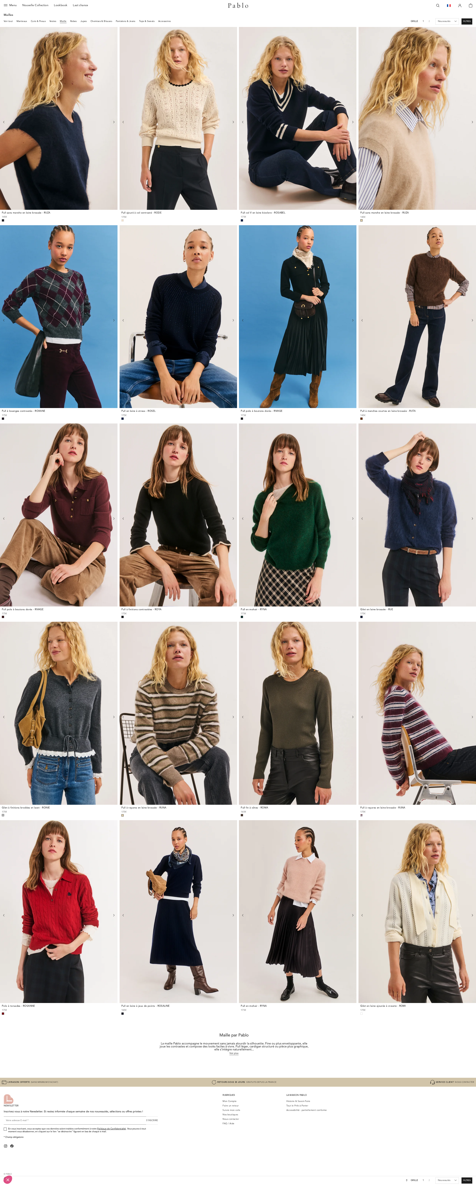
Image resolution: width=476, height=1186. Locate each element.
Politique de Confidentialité (111, 1129)
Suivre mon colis (231, 1110)
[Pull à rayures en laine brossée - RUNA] (178, 713)
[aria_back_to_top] (406, 1180)
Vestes (52, 21)
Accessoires (164, 21)
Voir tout (8, 21)
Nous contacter (231, 1119)
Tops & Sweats (147, 21)
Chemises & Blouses (101, 21)
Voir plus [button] (234, 1053)
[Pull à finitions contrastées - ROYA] (178, 514)
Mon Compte (230, 1101)
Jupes (84, 21)
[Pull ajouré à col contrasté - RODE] (178, 118)
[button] (466, 21)
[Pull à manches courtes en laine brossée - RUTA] (417, 316)
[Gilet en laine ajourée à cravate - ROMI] (417, 911)
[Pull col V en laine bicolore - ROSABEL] (297, 118)
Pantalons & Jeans (125, 21)
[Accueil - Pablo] (238, 6)
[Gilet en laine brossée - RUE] (417, 514)
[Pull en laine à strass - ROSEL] (178, 316)
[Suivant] (114, 122)
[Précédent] (3, 122)
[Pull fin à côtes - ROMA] (297, 713)
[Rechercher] (438, 5)
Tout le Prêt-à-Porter (297, 1106)
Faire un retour (231, 1106)
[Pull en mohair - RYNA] (297, 514)
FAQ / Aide (228, 1124)
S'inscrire (152, 1120)
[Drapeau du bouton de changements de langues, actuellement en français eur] (449, 5)
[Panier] (470, 5)
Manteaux (22, 21)
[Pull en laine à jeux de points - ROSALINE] (178, 911)
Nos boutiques (230, 1115)
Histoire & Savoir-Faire (298, 1101)
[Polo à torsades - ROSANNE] (59, 911)
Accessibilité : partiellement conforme (306, 1110)
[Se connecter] (459, 5)
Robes (73, 21)
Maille (63, 21)
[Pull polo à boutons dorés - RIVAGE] (297, 316)
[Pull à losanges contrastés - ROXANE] (59, 316)
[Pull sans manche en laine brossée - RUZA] (59, 118)
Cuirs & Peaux (38, 21)
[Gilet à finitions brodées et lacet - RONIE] (59, 713)
